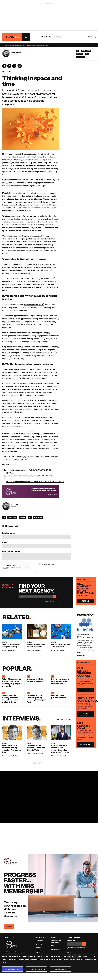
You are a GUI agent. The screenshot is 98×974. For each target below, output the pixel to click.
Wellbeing (38, 517)
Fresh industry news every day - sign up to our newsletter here (25, 45)
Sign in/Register (58, 37)
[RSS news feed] (14, 67)
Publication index (40, 952)
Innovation (12, 517)
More (63, 719)
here (4, 962)
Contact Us (40, 937)
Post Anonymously (47, 564)
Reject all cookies (36, 969)
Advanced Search (50, 601)
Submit (36, 573)
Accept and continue (12, 969)
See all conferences (85, 714)
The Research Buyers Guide (7, 585)
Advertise (39, 941)
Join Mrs (39, 947)
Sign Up (86, 601)
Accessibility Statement (56, 941)
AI (4, 517)
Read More (51, 495)
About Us (39, 944)
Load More (36, 763)
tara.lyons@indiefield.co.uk (85, 638)
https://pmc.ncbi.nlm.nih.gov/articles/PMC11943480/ (30, 475)
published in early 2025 (34, 304)
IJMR (52, 946)
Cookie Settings (60, 969)
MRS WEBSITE (55, 949)
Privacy (54, 937)
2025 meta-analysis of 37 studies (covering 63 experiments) (29, 278)
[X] (9, 67)
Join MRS (9, 926)
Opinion (22, 517)
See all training (85, 690)
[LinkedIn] (4, 67)
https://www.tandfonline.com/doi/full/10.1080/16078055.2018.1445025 (35, 481)
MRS (50, 37)
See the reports (85, 744)
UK (30, 517)
